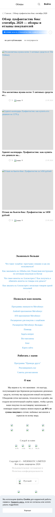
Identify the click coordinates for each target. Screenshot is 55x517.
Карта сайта (27, 348)
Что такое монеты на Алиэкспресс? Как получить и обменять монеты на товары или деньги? (27, 279)
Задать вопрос (27, 334)
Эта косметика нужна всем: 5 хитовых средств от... (27, 94)
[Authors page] (5, 100)
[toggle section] (29, 292)
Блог (27, 343)
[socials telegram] (37, 448)
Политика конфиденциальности (27, 471)
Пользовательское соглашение (26, 468)
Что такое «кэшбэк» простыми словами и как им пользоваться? (27, 265)
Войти (47, 4)
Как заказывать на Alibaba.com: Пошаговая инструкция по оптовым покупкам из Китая (27, 272)
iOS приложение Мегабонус (27, 316)
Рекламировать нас (27, 368)
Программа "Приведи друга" (27, 363)
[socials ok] (24, 448)
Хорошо (27, 510)
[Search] (39, 4)
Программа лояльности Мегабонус (27, 306)
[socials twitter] (31, 448)
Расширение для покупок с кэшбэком (28, 320)
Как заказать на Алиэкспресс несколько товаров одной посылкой (27, 286)
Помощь (27, 329)
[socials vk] (17, 448)
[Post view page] (27, 70)
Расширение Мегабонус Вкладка (27, 325)
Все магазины (27, 338)
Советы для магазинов (27, 372)
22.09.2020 (49, 100)
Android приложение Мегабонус (27, 311)
